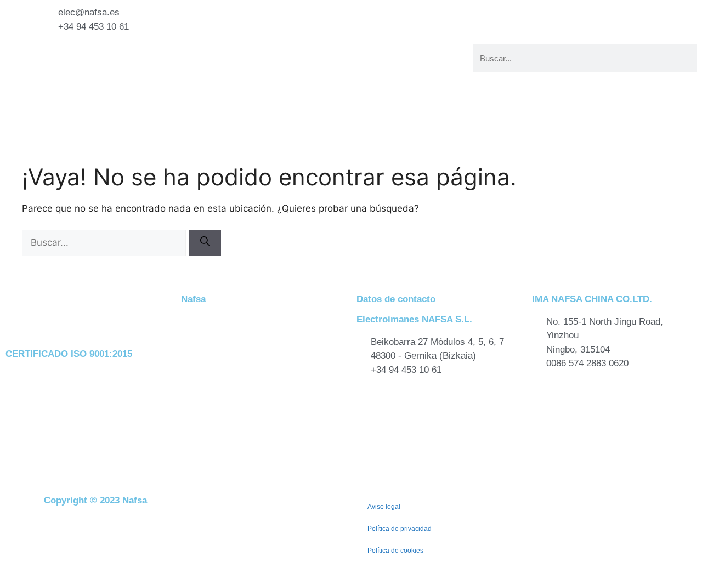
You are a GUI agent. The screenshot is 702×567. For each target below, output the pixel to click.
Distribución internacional (402, 78)
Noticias (437, 64)
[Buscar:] (105, 242)
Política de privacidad (399, 528)
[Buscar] (205, 243)
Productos (427, 51)
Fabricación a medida (347, 51)
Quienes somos (374, 64)
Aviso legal (383, 507)
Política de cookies (395, 550)
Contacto (316, 78)
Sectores (303, 64)
